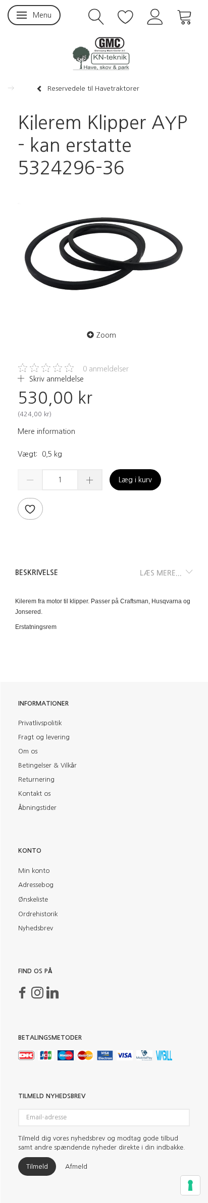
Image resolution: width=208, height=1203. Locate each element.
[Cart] (184, 16)
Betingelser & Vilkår (47, 765)
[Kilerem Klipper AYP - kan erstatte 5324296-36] (104, 251)
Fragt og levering (44, 737)
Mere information (46, 431)
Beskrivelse (36, 572)
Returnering (36, 779)
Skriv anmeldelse (55, 379)
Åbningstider (37, 807)
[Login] (155, 16)
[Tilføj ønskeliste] (30, 509)
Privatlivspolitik (40, 723)
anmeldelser (106, 368)
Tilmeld (37, 1166)
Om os (27, 751)
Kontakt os (34, 793)
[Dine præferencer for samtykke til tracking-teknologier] (190, 1185)
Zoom (106, 335)
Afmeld (76, 1166)
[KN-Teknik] (104, 53)
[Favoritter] (125, 16)
